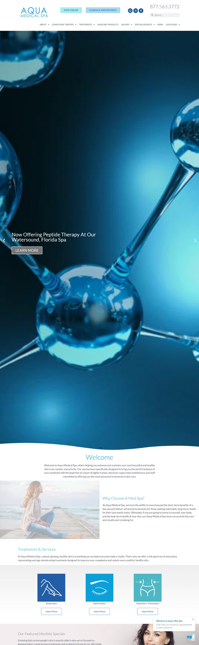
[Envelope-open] (130, 10)
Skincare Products (107, 24)
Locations (171, 24)
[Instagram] (135, 10)
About (43, 24)
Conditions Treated (63, 24)
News (160, 24)
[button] (3, 240)
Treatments (85, 24)
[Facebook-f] (141, 10)
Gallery (125, 24)
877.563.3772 (164, 6)
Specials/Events (143, 24)
